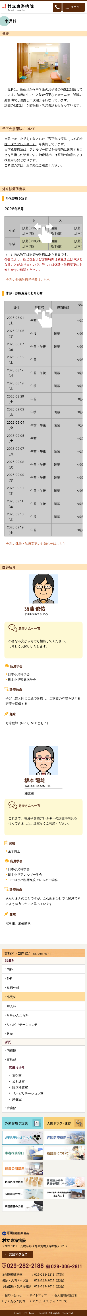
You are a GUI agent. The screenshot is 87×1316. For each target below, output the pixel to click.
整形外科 (13, 988)
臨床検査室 (20, 1087)
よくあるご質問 (14, 1301)
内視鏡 (11, 1050)
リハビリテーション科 (22, 1024)
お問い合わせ (13, 1295)
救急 (10, 1034)
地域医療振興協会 (15, 1233)
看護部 (11, 1108)
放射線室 (18, 1081)
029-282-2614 (44, 1280)
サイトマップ (38, 1295)
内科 (10, 969)
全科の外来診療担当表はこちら (28, 279)
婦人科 (11, 1006)
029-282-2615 (44, 1286)
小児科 (11, 997)
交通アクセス (18, 1254)
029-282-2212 (44, 1274)
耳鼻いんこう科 (18, 1015)
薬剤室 (17, 1075)
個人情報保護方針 (66, 1295)
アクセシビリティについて (49, 1301)
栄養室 (17, 1099)
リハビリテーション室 (28, 1093)
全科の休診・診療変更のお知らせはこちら (36, 543)
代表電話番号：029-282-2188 (23, 1265)
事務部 (11, 1060)
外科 (10, 978)
